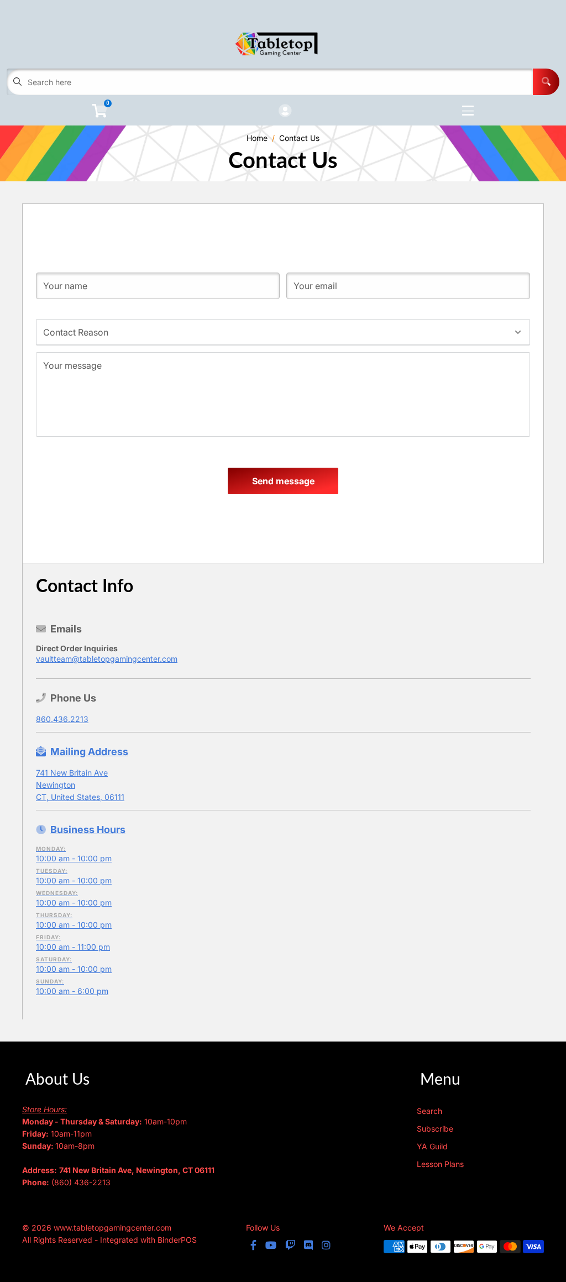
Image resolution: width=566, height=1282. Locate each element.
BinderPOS (177, 1239)
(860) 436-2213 (81, 1182)
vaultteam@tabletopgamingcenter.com (106, 658)
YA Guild (432, 1146)
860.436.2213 (62, 719)
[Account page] (285, 111)
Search (429, 1111)
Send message (283, 480)
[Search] (546, 82)
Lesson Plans (440, 1164)
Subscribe (435, 1128)
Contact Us (299, 138)
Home (257, 138)
